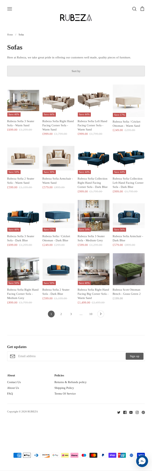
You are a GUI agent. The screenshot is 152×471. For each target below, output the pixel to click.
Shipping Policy (64, 387)
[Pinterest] (142, 412)
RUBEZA (33, 411)
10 (90, 314)
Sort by (76, 71)
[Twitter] (117, 412)
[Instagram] (136, 412)
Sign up (134, 356)
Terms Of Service (65, 393)
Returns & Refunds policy (70, 382)
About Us (13, 387)
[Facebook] (123, 412)
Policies (59, 375)
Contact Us (14, 382)
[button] (142, 461)
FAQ (10, 393)
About (11, 375)
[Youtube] (129, 412)
